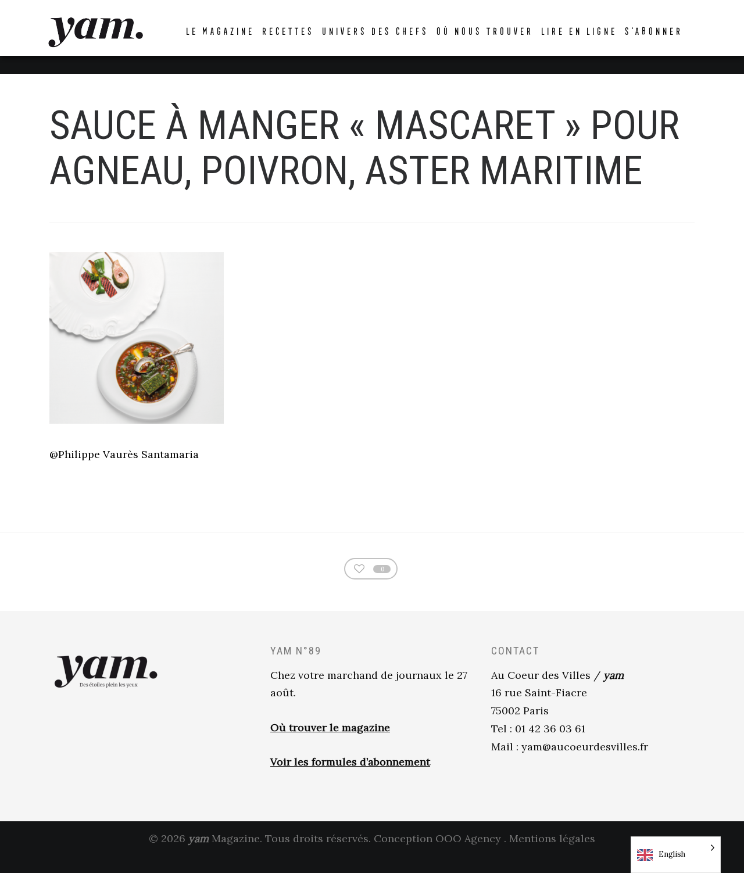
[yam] (95, 30)
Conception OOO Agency (437, 838)
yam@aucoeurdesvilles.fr (584, 746)
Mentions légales (552, 838)
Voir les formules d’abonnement (350, 761)
